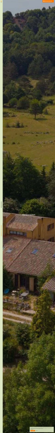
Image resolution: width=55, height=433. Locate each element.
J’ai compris (33, 430)
